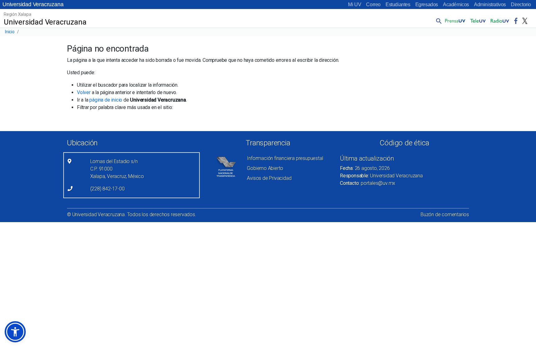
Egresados (426, 4)
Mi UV (354, 4)
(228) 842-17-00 (107, 189)
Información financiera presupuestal (285, 158)
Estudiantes (398, 4)
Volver (84, 92)
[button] (438, 21)
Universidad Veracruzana (32, 4)
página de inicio (105, 100)
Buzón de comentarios (445, 214)
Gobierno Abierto (265, 168)
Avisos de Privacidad (269, 178)
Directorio (521, 4)
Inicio (10, 31)
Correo (373, 4)
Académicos (456, 4)
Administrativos (490, 4)
